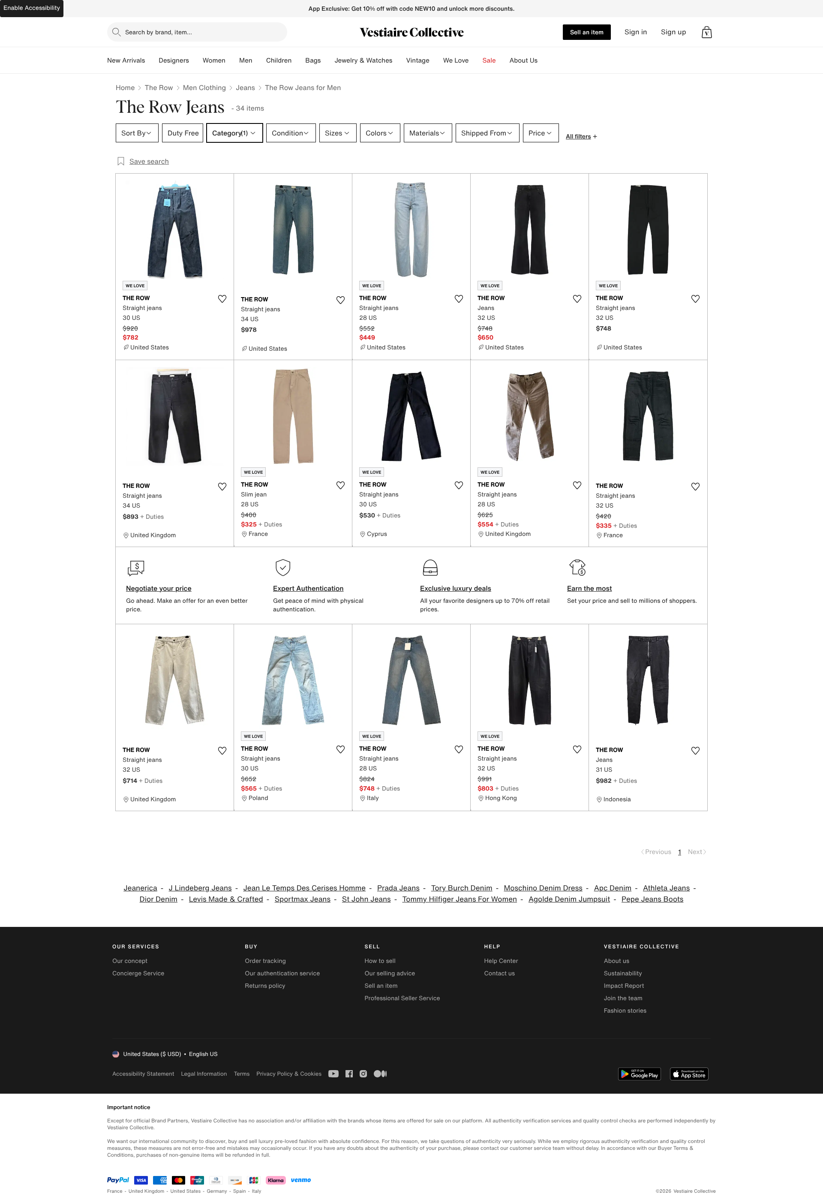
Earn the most (589, 588)
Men (245, 60)
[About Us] (544, 60)
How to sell (379, 960)
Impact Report (624, 985)
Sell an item (587, 31)
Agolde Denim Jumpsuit (569, 899)
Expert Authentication (308, 588)
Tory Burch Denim (462, 888)
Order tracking (265, 960)
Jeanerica (140, 888)
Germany (217, 1191)
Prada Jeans (398, 888)
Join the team (623, 998)
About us (616, 960)
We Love (456, 60)
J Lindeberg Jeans (200, 888)
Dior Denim (158, 899)
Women (214, 60)
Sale (489, 60)
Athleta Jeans (666, 888)
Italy (256, 1191)
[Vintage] (436, 60)
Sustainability (623, 973)
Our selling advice (389, 973)
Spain (239, 1191)
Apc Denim (613, 888)
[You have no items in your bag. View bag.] (707, 32)
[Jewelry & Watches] (399, 60)
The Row (158, 87)
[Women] (232, 60)
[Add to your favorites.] (222, 299)
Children (279, 60)
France (115, 1191)
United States (186, 1191)
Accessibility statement (143, 1074)
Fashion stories (625, 1010)
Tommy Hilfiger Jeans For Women (459, 899)
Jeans (245, 87)
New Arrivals (126, 60)
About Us (524, 60)
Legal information (204, 1074)
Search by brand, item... (158, 31)
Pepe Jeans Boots (652, 899)
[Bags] (327, 60)
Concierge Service (138, 973)
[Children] (298, 60)
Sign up (673, 31)
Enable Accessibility (31, 7)
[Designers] (195, 60)
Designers (174, 60)
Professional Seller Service (402, 998)
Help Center (501, 960)
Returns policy (265, 985)
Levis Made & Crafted (226, 899)
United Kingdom (147, 1191)
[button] (707, 32)
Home (125, 87)
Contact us (499, 973)
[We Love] (475, 60)
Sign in (636, 31)
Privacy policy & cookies (288, 1074)
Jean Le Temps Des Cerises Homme (304, 888)
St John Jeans (366, 899)
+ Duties (152, 516)
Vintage (417, 60)
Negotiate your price (159, 588)
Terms (241, 1074)
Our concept (129, 960)
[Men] (259, 60)
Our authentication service (282, 973)
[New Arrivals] (151, 60)
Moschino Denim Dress (543, 888)
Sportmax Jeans (302, 899)
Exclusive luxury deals (455, 588)
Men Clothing (204, 87)
